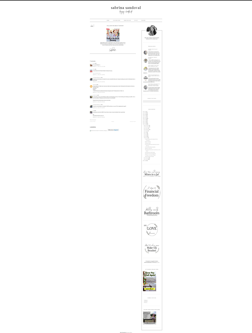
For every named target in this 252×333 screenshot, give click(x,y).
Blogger (158, 262)
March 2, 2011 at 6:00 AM (99, 101)
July (146, 132)
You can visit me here (96, 73)
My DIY (136, 20)
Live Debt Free (116, 20)
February (146, 157)
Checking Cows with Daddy (150, 152)
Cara (94, 63)
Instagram (146, 300)
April (146, 136)
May (146, 135)
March (146, 137)
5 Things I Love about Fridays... (150, 155)
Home (108, 20)
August (146, 130)
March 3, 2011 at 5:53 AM (99, 117)
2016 (145, 117)
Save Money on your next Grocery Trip (153, 66)
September (147, 129)
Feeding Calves (148, 143)
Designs (143, 20)
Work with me (127, 20)
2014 (145, 119)
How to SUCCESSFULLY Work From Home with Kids (153, 76)
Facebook (146, 301)
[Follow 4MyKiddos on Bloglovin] (113, 130)
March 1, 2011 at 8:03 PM (99, 92)
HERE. (124, 43)
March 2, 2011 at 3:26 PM (99, 107)
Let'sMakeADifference (97, 77)
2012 (145, 122)
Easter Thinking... (148, 141)
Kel (93, 110)
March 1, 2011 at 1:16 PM (99, 74)
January (146, 159)
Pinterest (145, 302)
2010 (145, 160)
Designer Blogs (129, 332)
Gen (93, 69)
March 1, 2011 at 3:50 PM (99, 81)
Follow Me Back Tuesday (149, 156)
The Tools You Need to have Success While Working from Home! (154, 85)
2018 (145, 114)
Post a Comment (93, 119)
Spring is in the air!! (148, 148)
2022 (145, 111)
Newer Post (133, 121)
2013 (145, 121)
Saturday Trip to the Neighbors (150, 153)
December (147, 125)
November (147, 126)
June (146, 133)
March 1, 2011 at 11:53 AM (99, 66)
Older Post (92, 121)
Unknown (94, 84)
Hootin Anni (95, 95)
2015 (145, 118)
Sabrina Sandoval (126, 7)
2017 (145, 115)
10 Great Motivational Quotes (150, 147)
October (146, 128)
